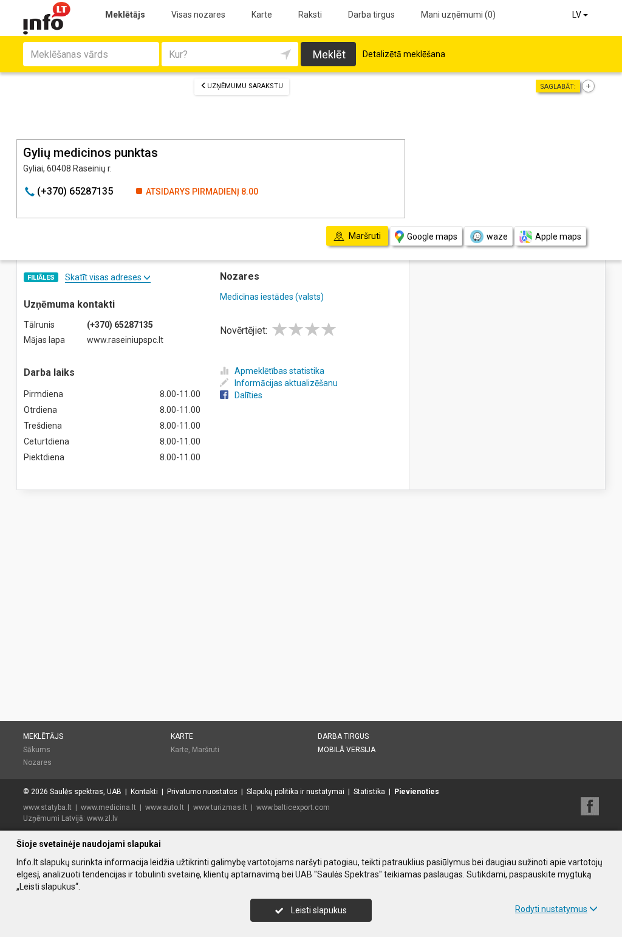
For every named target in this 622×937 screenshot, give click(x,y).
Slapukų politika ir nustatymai (295, 791)
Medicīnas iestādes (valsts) (272, 297)
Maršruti (205, 749)
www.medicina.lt (108, 807)
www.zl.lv (102, 818)
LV (577, 14)
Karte (261, 14)
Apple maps (558, 236)
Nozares (37, 762)
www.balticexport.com (293, 807)
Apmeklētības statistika (279, 371)
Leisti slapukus (318, 910)
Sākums (36, 749)
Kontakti (144, 791)
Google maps (432, 236)
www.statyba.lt (47, 807)
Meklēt (329, 54)
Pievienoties (416, 791)
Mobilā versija (346, 749)
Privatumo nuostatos (202, 791)
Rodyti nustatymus (551, 909)
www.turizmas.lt (220, 807)
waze (497, 236)
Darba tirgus (371, 14)
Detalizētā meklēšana (404, 54)
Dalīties (248, 395)
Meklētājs (125, 14)
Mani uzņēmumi (458, 14)
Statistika (369, 791)
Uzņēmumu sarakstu (245, 86)
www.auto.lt (164, 807)
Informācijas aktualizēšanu (286, 383)
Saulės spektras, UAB (85, 791)
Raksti (310, 14)
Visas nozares (198, 14)
